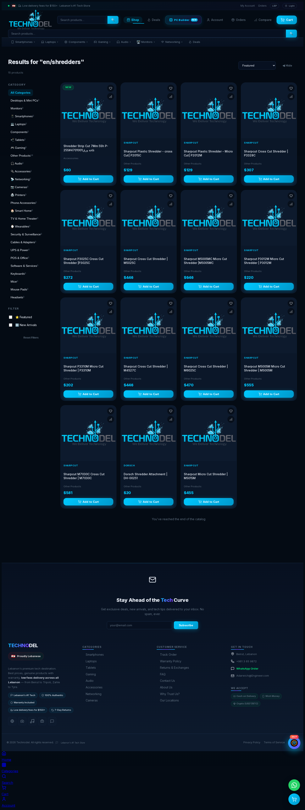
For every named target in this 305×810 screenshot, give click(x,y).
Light (292, 6)
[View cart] (294, 799)
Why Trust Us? (170, 694)
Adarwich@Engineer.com (252, 675)
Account (217, 20)
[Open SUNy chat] (294, 743)
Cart (289, 20)
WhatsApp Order (247, 668)
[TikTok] (32, 721)
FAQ (163, 674)
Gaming (104, 42)
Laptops (51, 42)
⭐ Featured (23, 317)
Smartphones (25, 42)
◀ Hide (287, 65)
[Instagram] (22, 721)
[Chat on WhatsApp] (294, 785)
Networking (173, 42)
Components (78, 42)
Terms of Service (274, 742)
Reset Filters (31, 337)
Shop (135, 20)
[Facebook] (12, 721)
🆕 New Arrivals (26, 325)
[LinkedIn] (42, 721)
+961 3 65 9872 (246, 661)
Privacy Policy (251, 742)
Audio (126, 42)
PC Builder (185, 20)
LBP (274, 6)
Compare (265, 20)
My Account (247, 5)
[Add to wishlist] (110, 88)
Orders (262, 5)
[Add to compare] (110, 96)
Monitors (146, 42)
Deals (156, 20)
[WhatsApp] (52, 721)
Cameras (92, 700)
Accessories (94, 687)
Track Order (168, 654)
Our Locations (169, 700)
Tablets (91, 667)
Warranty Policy (170, 661)
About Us (166, 687)
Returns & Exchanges (174, 667)
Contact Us (167, 680)
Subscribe (186, 625)
